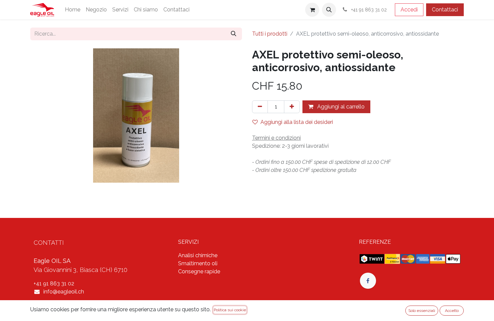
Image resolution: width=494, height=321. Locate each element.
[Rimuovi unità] (260, 106)
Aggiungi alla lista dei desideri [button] (296, 122)
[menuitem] (72, 9)
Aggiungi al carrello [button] (340, 106)
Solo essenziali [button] (421, 310)
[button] (329, 10)
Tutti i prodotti (269, 34)
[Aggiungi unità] (292, 106)
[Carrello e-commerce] (312, 10)
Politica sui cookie (230, 310)
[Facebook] (368, 281)
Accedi (409, 9)
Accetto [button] (452, 310)
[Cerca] (233, 34)
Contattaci (445, 9)
